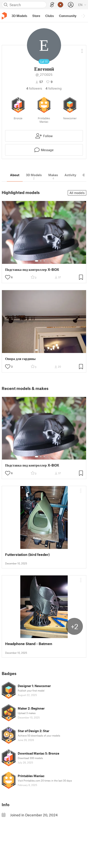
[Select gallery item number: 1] (36, 261)
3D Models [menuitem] (19, 16)
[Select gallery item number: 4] (47, 261)
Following (53, 88)
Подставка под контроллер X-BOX (32, 269)
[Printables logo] (4, 16)
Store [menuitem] (36, 16)
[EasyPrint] (52, 4)
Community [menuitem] (67, 16)
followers (34, 88)
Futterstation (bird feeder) (27, 555)
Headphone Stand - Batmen (28, 644)
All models (77, 193)
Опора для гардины (20, 359)
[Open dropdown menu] (82, 49)
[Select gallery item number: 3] (44, 261)
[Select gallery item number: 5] (50, 261)
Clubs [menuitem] (49, 16)
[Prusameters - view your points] (60, 4)
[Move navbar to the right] (84, 15)
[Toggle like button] (7, 277)
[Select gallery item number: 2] (41, 261)
